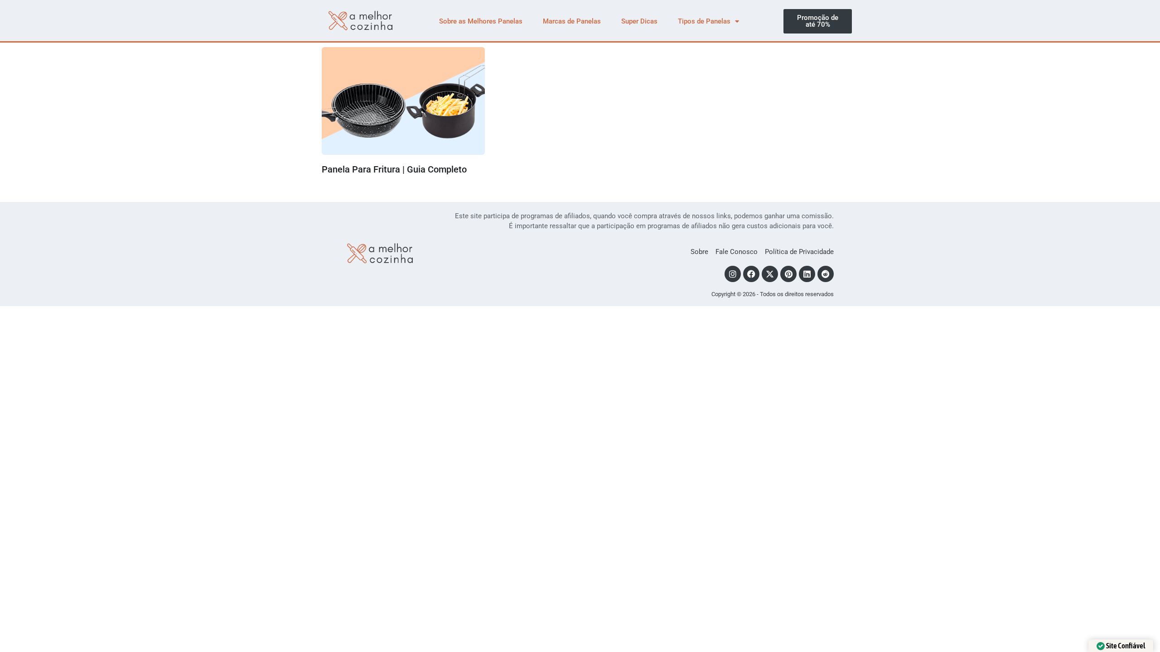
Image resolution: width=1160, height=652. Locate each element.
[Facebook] (751, 274)
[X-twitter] (770, 274)
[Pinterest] (788, 274)
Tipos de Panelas (704, 21)
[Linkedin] (807, 274)
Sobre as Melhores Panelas (480, 21)
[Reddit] (825, 274)
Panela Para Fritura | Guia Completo (394, 169)
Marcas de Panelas (572, 21)
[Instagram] (733, 274)
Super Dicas (639, 21)
